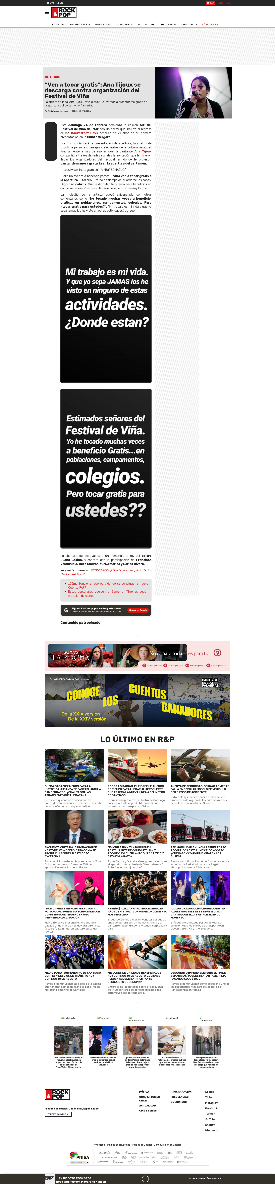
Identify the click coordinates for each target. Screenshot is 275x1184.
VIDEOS (60, 3)
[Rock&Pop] (63, 12)
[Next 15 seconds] (152, 1179)
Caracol (189, 1153)
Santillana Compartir (147, 1153)
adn (178, 1153)
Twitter (209, 1114)
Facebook (211, 1108)
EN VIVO (50, 3)
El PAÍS (104, 1153)
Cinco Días (143, 1157)
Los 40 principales (118, 1153)
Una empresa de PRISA (79, 1155)
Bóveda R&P (210, 24)
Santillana (132, 1153)
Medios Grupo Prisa (79, 1162)
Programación (80, 24)
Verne (170, 1157)
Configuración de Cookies (167, 1144)
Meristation (180, 1165)
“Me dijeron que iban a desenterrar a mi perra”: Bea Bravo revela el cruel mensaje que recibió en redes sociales (206, 1062)
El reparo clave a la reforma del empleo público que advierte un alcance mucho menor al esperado (172, 1061)
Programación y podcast (207, 1178)
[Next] (159, 1179)
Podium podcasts (103, 1161)
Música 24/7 (103, 24)
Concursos (189, 24)
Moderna (117, 1165)
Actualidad (146, 24)
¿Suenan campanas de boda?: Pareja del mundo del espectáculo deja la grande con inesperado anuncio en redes (137, 1062)
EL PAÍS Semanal (162, 1157)
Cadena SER (160, 1153)
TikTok (208, 1097)
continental (154, 1157)
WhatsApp (211, 1130)
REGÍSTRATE (223, 2)
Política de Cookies (142, 1144)
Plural (130, 1165)
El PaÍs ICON (143, 1165)
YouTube (209, 1119)
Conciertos (125, 24)
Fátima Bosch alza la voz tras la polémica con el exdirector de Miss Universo (103, 1061)
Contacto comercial (58, 1114)
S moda (155, 1165)
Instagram (211, 1102)
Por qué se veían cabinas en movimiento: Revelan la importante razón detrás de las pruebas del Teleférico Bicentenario (69, 1062)
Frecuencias (180, 1096)
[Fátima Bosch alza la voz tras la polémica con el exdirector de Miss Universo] (103, 1040)
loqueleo (167, 1165)
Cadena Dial (179, 1157)
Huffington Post (108, 1157)
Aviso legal (99, 1144)
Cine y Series (148, 1110)
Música (144, 1091)
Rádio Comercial (193, 1165)
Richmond (103, 1165)
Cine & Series (168, 24)
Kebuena (190, 1157)
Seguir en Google (138, 610)
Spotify (209, 1125)
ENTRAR (210, 3)
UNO (124, 1157)
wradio (132, 1157)
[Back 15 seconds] (138, 1179)
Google (209, 1091)
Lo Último (59, 24)
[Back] (131, 1179)
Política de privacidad (118, 1144)
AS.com (169, 1153)
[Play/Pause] (145, 1179)
